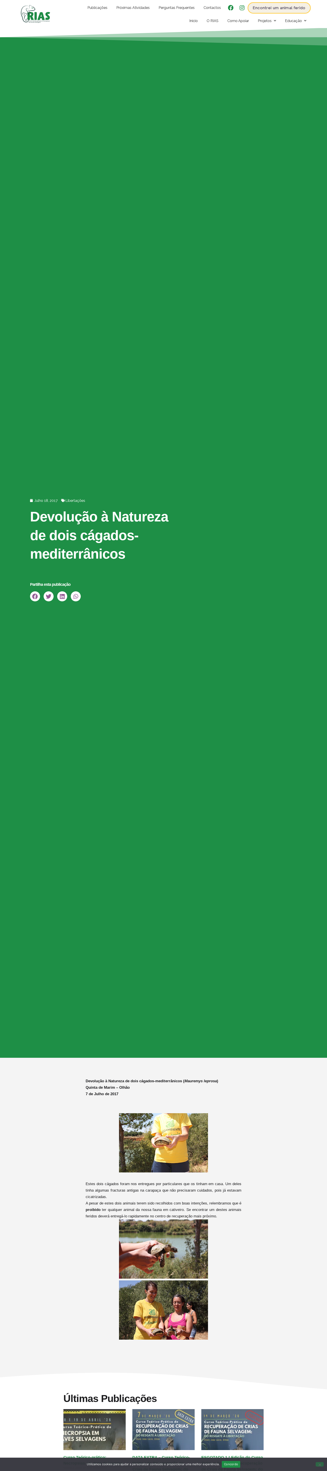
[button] (35, 596)
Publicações (97, 8)
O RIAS (212, 20)
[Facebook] (230, 7)
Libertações (75, 500)
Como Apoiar (238, 20)
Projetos (265, 20)
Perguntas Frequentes (177, 8)
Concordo (231, 1464)
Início (193, 20)
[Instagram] (242, 7)
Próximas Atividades (133, 8)
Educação (293, 20)
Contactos (212, 8)
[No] (320, 1464)
